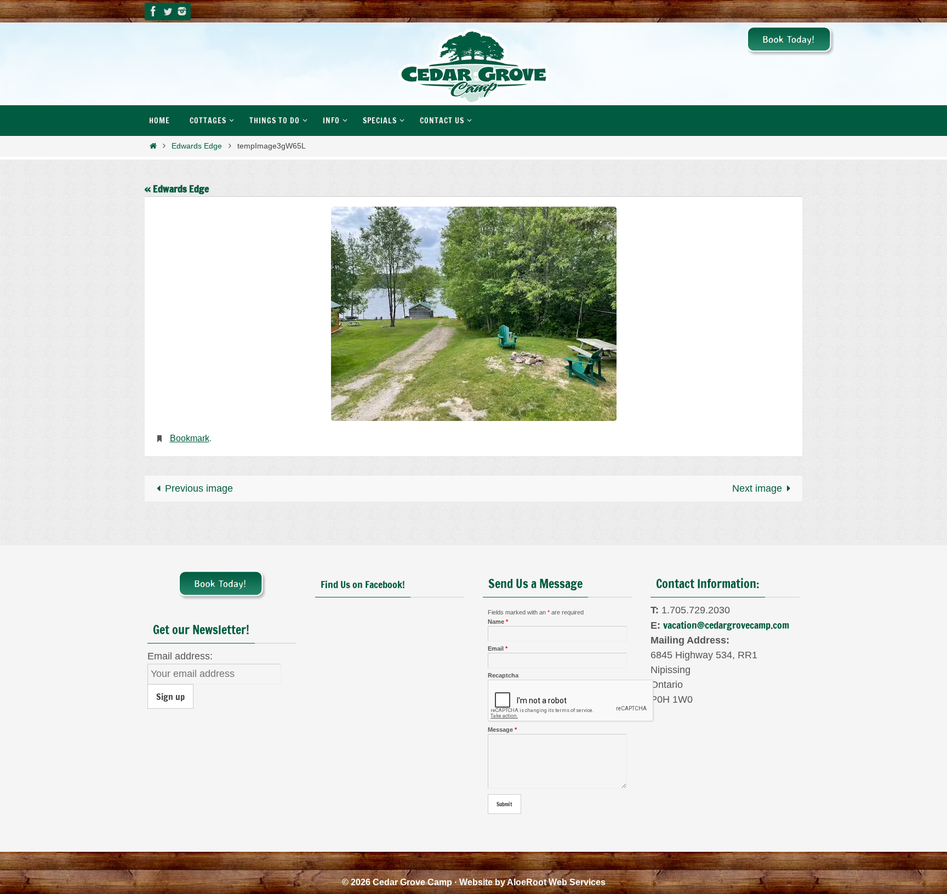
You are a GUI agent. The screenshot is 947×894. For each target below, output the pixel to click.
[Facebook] (153, 11)
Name (498, 621)
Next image (757, 488)
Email (497, 648)
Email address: (180, 656)
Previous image (199, 488)
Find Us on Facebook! (363, 584)
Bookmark (189, 438)
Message (502, 729)
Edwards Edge (197, 145)
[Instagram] (182, 11)
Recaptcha (503, 675)
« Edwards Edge (177, 188)
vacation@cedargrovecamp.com (726, 625)
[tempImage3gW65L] (473, 314)
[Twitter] (167, 11)
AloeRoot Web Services (556, 882)
